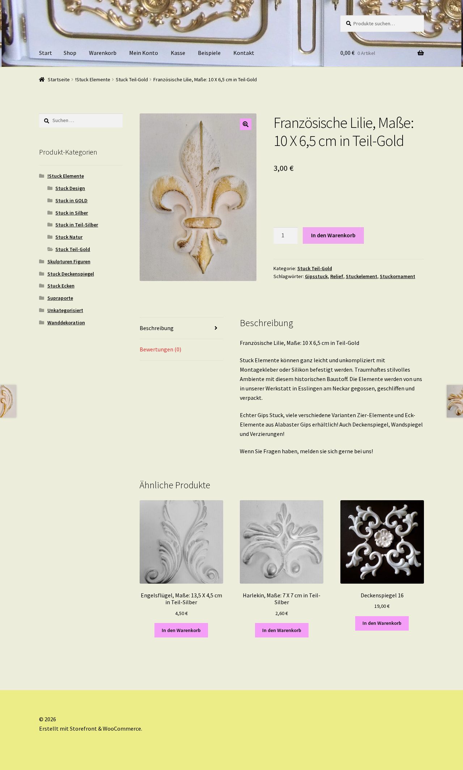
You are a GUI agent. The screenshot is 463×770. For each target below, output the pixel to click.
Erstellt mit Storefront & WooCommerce (90, 728)
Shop (70, 52)
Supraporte (60, 298)
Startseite (59, 79)
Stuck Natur (68, 237)
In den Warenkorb (333, 235)
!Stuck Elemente (92, 79)
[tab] (181, 328)
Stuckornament (397, 276)
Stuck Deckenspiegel (70, 274)
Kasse (178, 52)
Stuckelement (361, 276)
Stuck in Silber (71, 212)
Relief (336, 276)
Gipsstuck (316, 276)
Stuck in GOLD (71, 200)
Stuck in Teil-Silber (76, 224)
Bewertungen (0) (160, 349)
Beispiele (209, 52)
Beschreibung (157, 328)
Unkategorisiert (65, 310)
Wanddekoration (66, 322)
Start (45, 52)
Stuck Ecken (61, 285)
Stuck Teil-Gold (132, 79)
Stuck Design (70, 188)
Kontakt (243, 52)
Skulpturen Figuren (68, 261)
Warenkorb (102, 52)
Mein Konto (143, 52)
